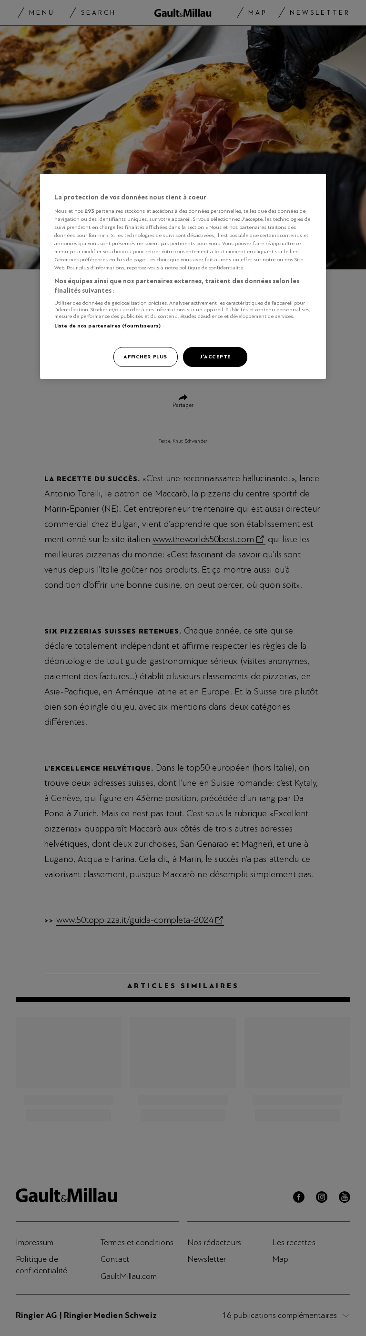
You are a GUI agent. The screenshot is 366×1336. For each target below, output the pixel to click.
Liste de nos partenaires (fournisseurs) (107, 325)
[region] (183, 276)
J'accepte (215, 356)
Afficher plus (145, 356)
